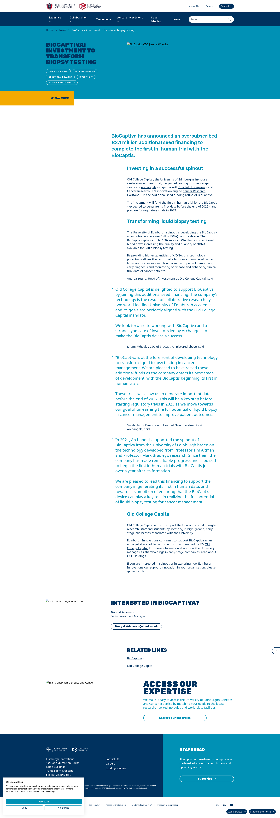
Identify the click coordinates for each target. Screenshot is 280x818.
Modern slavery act (140, 805)
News (177, 19)
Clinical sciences (85, 71)
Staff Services (235, 811)
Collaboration (78, 17)
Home (49, 30)
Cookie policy (94, 805)
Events (209, 6)
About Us (194, 6)
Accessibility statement (116, 805)
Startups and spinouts (62, 82)
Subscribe (205, 778)
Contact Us (226, 6)
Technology (103, 19)
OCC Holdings (136, 556)
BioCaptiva (134, 658)
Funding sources (116, 768)
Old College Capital (140, 179)
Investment (86, 77)
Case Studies (156, 19)
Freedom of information (167, 805)
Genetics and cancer (60, 77)
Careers (110, 763)
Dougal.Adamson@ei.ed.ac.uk (136, 626)
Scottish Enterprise (191, 187)
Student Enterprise (260, 811)
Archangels (148, 187)
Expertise (55, 17)
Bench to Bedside (58, 71)
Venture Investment (130, 17)
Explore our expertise (175, 717)
